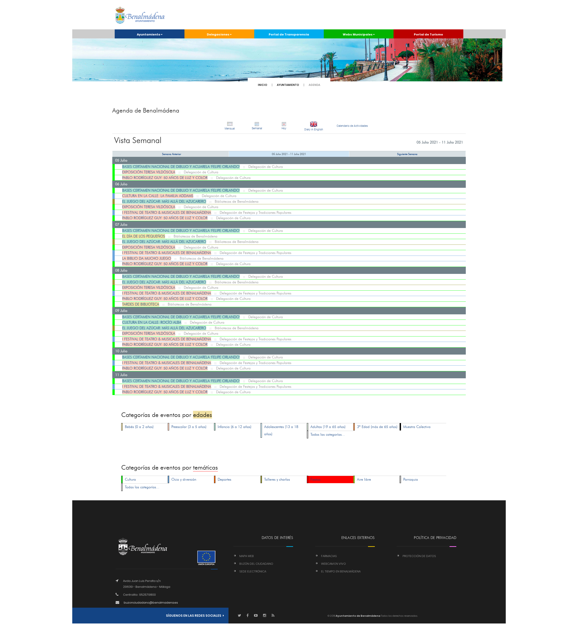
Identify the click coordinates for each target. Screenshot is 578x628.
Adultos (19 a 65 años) (327, 427)
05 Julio (121, 160)
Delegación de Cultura (265, 167)
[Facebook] (248, 616)
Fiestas (315, 479)
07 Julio (121, 224)
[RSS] (273, 616)
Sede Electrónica (252, 571)
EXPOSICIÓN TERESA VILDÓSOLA (148, 172)
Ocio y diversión (183, 479)
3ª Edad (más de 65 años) (377, 427)
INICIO (262, 85)
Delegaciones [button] (218, 34)
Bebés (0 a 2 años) (139, 427)
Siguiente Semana (407, 154)
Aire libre (364, 479)
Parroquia (410, 479)
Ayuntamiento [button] (148, 34)
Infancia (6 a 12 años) (234, 427)
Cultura (130, 479)
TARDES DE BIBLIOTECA (140, 304)
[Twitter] (239, 616)
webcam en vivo (333, 564)
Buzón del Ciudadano (256, 564)
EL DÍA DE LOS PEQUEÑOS (143, 236)
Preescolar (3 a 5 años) (188, 427)
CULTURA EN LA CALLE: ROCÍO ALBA (151, 322)
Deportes (224, 479)
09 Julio (121, 310)
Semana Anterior (171, 154)
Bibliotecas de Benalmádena (237, 201)
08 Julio (121, 270)
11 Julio (121, 375)
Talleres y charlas (277, 479)
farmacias (329, 556)
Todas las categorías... (327, 434)
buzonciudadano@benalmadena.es (151, 602)
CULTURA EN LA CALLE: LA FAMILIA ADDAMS (157, 196)
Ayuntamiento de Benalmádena (357, 616)
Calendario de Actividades (352, 125)
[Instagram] (264, 616)
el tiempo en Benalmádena (341, 571)
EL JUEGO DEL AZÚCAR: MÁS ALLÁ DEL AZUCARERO (164, 201)
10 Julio (121, 351)
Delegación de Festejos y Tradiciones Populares (255, 212)
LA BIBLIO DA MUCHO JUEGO (146, 258)
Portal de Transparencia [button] (289, 34)
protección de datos (419, 556)
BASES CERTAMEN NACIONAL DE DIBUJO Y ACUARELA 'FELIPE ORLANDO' (181, 167)
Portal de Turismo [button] (428, 34)
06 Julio (121, 184)
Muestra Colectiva (417, 427)
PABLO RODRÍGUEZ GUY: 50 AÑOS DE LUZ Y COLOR (164, 178)
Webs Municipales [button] (358, 34)
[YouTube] (256, 616)
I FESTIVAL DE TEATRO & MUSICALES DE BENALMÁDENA (166, 212)
